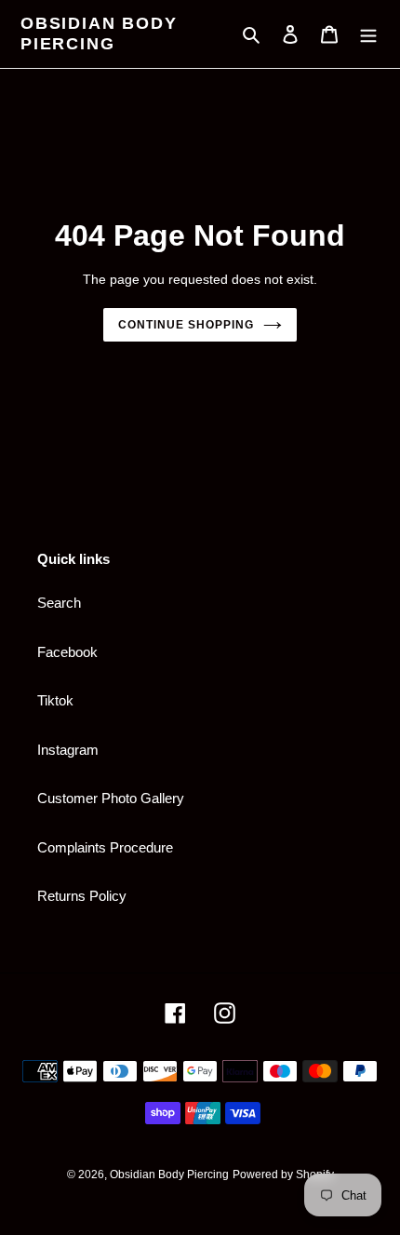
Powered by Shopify (283, 1174)
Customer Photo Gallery (110, 798)
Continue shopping (186, 324)
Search (59, 603)
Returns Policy (82, 896)
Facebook (67, 652)
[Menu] (368, 34)
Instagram (68, 750)
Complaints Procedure (105, 847)
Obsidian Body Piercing (98, 33)
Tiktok (55, 700)
